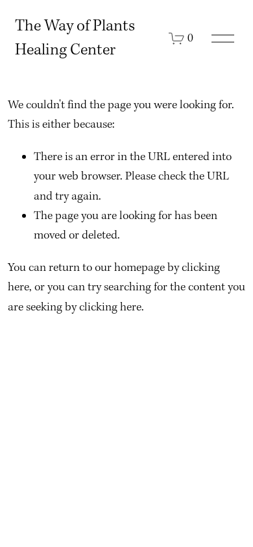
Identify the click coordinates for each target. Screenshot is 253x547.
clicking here (110, 307)
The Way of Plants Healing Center (75, 38)
